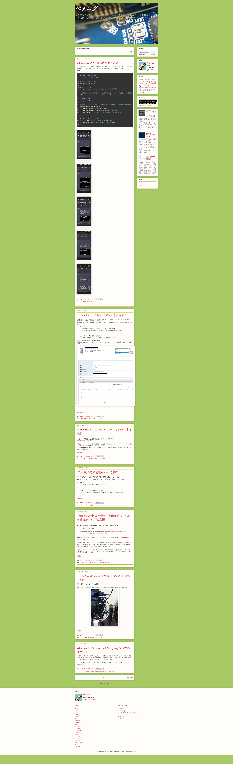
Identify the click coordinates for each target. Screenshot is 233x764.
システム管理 (89, 505)
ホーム (102, 677)
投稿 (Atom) (106, 683)
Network (91, 419)
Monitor (83, 671)
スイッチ (99, 637)
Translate (152, 54)
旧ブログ (90, 663)
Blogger (134, 751)
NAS (98, 562)
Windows (103, 671)
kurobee (151, 63)
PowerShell (89, 301)
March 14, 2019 (102, 533)
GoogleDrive (93, 562)
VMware (97, 459)
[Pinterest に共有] (102, 299)
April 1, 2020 (118, 330)
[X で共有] (99, 299)
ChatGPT (83, 301)
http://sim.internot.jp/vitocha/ (84, 440)
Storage (107, 562)
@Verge (119, 531)
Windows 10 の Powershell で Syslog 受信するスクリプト (150, 134)
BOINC (83, 419)
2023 (121, 709)
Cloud (82, 562)
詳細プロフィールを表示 (89, 699)
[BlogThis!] (97, 299)
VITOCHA (92, 459)
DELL (82, 637)
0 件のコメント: (88, 416)
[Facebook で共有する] (101, 299)
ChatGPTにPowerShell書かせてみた (98, 62)
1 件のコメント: (88, 668)
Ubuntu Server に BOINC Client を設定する (102, 315)
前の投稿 (130, 677)
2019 (121, 718)
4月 (122, 711)
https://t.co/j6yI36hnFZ (111, 531)
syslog (99, 671)
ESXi (86, 419)
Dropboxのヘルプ (88, 537)
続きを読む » (80, 412)
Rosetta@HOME (98, 419)
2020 (121, 716)
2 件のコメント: (88, 299)
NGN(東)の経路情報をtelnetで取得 (97, 472)
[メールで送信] (95, 299)
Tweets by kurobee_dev (145, 105)
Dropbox (87, 562)
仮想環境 (102, 459)
